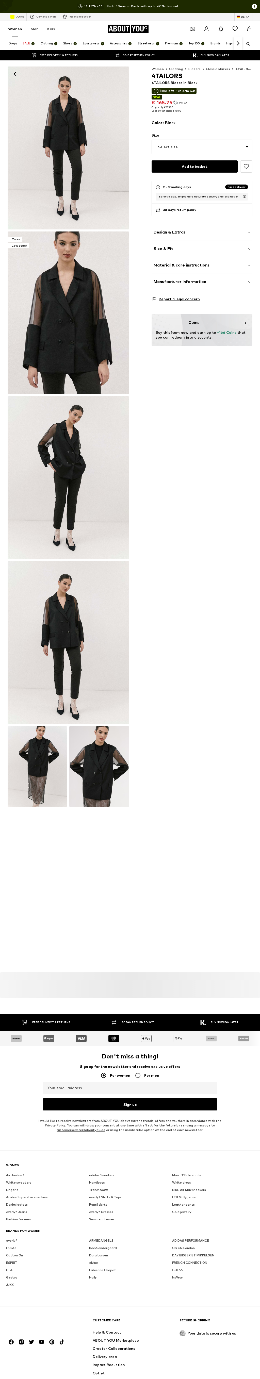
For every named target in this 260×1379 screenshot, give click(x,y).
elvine (93, 1263)
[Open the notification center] (221, 29)
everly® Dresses (101, 1212)
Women (15, 29)
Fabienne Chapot (102, 1270)
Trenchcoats (98, 1190)
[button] (202, 147)
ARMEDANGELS (101, 1240)
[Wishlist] (235, 29)
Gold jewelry (181, 1212)
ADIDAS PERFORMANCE (190, 1240)
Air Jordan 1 (15, 1175)
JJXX (10, 1285)
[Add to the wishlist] (246, 166)
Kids (51, 29)
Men (35, 29)
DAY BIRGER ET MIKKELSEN (193, 1255)
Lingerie (12, 1190)
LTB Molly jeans (184, 1197)
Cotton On (14, 1255)
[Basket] (249, 29)
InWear (177, 1277)
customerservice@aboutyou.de (81, 1130)
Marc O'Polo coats (186, 1175)
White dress (181, 1182)
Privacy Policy (55, 1125)
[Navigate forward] (238, 43)
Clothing (176, 69)
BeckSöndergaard (103, 1248)
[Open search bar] (246, 44)
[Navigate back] (15, 74)
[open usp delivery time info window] (244, 196)
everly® (11, 1240)
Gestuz (12, 1277)
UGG (9, 1270)
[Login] (207, 29)
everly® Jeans (16, 1212)
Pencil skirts (98, 1204)
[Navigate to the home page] (33, 1322)
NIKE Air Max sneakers (189, 1190)
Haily (93, 1277)
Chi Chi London (183, 1248)
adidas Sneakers (102, 1175)
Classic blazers (218, 69)
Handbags (97, 1182)
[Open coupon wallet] (192, 29)
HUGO (11, 1248)
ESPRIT (11, 1263)
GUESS (177, 1270)
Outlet (19, 16)
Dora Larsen (98, 1255)
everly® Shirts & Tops (105, 1197)
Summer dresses (102, 1219)
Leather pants (183, 1204)
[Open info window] (254, 6)
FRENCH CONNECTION (189, 1263)
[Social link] (11, 1342)
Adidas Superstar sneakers (27, 1197)
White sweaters (18, 1182)
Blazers (194, 69)
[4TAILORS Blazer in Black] (68, 148)
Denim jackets (17, 1204)
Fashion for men (18, 1219)
